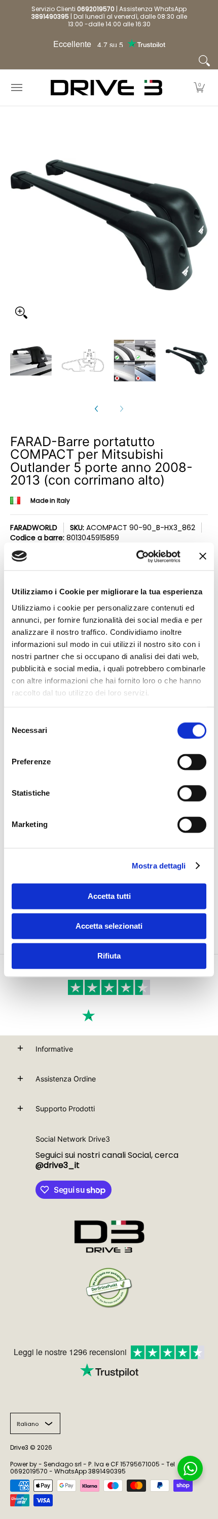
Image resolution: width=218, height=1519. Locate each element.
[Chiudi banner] (202, 556)
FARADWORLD (33, 528)
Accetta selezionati (109, 926)
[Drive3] (106, 88)
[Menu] (16, 88)
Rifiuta (109, 955)
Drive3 (19, 1447)
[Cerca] (204, 60)
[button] (199, 88)
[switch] (191, 762)
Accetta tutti (109, 896)
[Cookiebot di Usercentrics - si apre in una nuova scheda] (137, 556)
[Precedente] (97, 409)
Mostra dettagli (159, 865)
